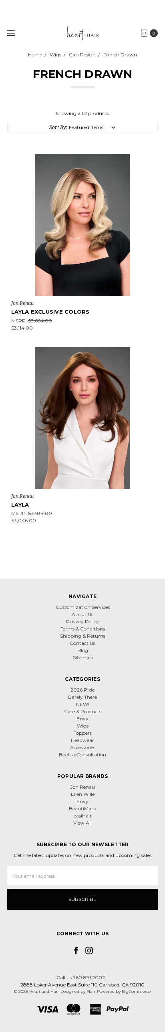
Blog (82, 650)
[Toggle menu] (11, 33)
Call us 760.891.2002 (80, 977)
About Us (82, 614)
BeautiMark (82, 808)
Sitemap (83, 657)
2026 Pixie (82, 690)
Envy (82, 719)
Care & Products (82, 711)
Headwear (82, 740)
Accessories (82, 747)
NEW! (82, 704)
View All (82, 823)
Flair (91, 991)
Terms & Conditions (82, 629)
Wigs (83, 726)
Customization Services (83, 607)
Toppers (83, 733)
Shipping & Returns (82, 636)
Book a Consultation (82, 755)
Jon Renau (82, 787)
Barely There (82, 697)
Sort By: (58, 127)
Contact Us (82, 643)
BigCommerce (136, 991)
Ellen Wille (83, 794)
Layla (20, 504)
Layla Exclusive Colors (50, 311)
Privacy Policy (82, 621)
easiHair (83, 816)
